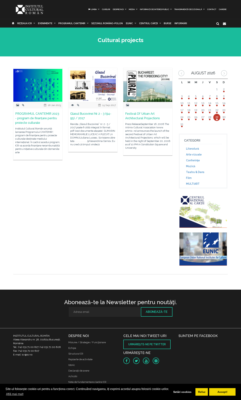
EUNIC (129, 23)
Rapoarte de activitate (80, 359)
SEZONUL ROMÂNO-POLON (107, 23)
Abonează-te (157, 312)
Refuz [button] (201, 391)
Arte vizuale (194, 154)
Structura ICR (75, 353)
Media (132, 9)
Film (188, 177)
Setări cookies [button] (182, 391)
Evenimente (45, 23)
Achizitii (72, 376)
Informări (181, 23)
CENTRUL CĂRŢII (148, 23)
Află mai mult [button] (14, 394)
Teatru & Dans (195, 172)
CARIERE (223, 9)
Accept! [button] (222, 391)
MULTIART (193, 183)
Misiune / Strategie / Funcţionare (87, 342)
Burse (167, 23)
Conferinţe (193, 160)
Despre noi (118, 9)
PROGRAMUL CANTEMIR (71, 23)
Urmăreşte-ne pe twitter (147, 344)
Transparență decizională (188, 9)
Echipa (72, 348)
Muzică (190, 166)
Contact (211, 9)
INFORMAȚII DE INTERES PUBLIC (154, 9)
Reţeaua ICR (24, 23)
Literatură (192, 148)
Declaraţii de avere (78, 370)
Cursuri (106, 9)
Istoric (71, 365)
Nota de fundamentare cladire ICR (87, 382)
